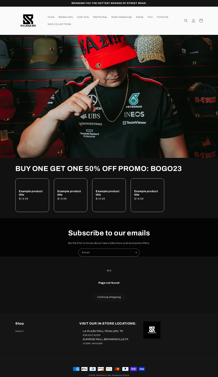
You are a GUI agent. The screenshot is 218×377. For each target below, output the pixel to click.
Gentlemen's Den (103, 375)
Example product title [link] (30, 193)
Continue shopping (109, 297)
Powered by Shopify (120, 375)
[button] (186, 20)
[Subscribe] (135, 253)
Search (19, 331)
